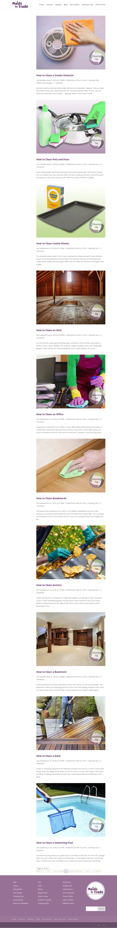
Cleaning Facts (43, 903)
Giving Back (17, 889)
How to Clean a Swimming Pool (54, 842)
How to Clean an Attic (49, 330)
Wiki (14, 882)
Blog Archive (42, 893)
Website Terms (68, 903)
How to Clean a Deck (48, 756)
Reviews (58, 5)
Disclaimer (67, 882)
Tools (40, 886)
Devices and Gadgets (44, 83)
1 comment (58, 83)
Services (50, 5)
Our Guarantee (68, 893)
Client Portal (100, 5)
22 (70, 871)
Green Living (43, 896)
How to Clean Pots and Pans (52, 159)
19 (59, 871)
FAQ (39, 882)
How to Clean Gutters (49, 585)
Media (40, 889)
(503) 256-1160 (87, 5)
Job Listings (17, 893)
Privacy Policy (68, 896)
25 (81, 871)
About (15, 886)
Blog (65, 5)
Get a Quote (74, 5)
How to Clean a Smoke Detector (55, 75)
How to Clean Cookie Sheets (52, 243)
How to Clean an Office (49, 414)
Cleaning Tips (93, 80)
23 (73, 871)
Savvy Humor (18, 900)
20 (62, 871)
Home (41, 5)
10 (48, 871)
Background (67, 886)
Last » (98, 871)
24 (77, 871)
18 (55, 871)
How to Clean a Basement (51, 671)
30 (87, 871)
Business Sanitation (20, 903)
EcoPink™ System (44, 900)
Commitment (68, 889)
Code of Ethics (68, 900)
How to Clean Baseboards (51, 498)
